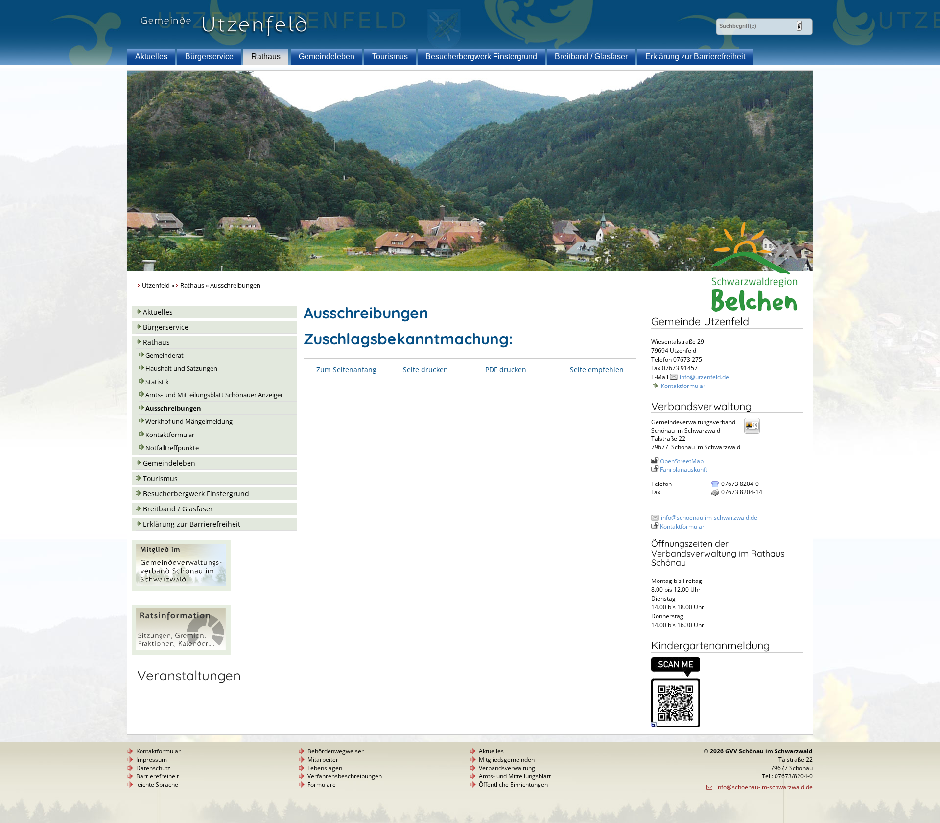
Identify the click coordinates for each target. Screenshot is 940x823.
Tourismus (390, 56)
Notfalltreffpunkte (172, 448)
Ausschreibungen (173, 408)
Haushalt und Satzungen (181, 368)
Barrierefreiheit (157, 776)
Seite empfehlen (597, 369)
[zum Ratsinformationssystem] (181, 652)
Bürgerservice (209, 56)
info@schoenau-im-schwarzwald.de (709, 517)
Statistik (157, 382)
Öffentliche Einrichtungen (513, 784)
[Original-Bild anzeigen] (675, 725)
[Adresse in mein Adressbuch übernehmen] (755, 432)
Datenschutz (153, 768)
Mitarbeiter (322, 759)
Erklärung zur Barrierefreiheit (695, 56)
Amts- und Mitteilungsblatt (515, 776)
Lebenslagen (324, 768)
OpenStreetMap (682, 461)
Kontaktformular (169, 435)
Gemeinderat (164, 355)
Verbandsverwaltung (507, 768)
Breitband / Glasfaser (591, 56)
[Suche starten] (799, 26)
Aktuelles (151, 56)
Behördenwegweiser (335, 751)
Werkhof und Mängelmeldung (189, 421)
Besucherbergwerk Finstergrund (481, 56)
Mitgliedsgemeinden (507, 759)
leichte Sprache (157, 784)
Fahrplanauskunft (683, 469)
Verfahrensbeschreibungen (344, 776)
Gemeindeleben (326, 56)
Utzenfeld (156, 285)
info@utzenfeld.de (704, 377)
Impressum (151, 759)
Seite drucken (425, 369)
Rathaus (266, 56)
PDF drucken (505, 369)
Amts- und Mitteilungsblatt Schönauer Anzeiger (214, 395)
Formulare (321, 784)
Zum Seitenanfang (346, 369)
